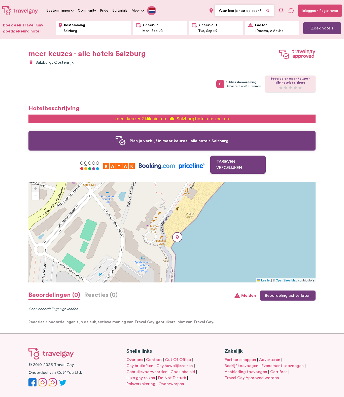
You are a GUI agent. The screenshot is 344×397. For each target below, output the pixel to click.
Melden (248, 296)
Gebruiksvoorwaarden (146, 372)
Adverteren (269, 360)
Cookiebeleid (182, 372)
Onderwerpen (171, 384)
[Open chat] (291, 11)
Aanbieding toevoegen (246, 372)
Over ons (134, 360)
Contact (154, 360)
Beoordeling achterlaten (288, 296)
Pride (104, 10)
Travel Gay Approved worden (252, 378)
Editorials (119, 10)
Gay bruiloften (139, 366)
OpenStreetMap (286, 280)
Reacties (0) (101, 295)
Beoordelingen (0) (54, 295)
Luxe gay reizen (140, 378)
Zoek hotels (322, 28)
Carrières (278, 372)
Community (87, 10)
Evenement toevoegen (282, 366)
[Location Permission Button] (211, 10)
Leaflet (265, 280)
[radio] (281, 88)
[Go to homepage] (20, 10)
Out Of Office (178, 360)
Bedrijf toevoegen (241, 366)
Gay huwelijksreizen (174, 366)
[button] (177, 237)
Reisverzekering (140, 384)
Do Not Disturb (172, 378)
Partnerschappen (240, 360)
